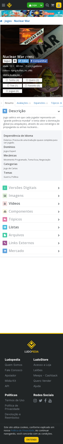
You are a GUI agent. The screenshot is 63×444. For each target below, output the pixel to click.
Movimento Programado (15, 159)
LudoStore (40, 359)
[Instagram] (35, 400)
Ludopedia (12, 359)
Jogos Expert (10, 151)
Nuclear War (22, 21)
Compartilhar (40, 60)
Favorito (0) (34, 85)
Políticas (11, 395)
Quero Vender (42, 380)
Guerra (7, 177)
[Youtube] (50, 400)
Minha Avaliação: (12, 74)
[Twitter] (40, 400)
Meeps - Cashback (45, 375)
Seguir (7, 60)
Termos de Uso (14, 400)
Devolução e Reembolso (13, 416)
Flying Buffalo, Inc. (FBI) (21, 70)
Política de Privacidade (12, 407)
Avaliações (24, 102)
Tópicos (55, 102)
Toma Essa (33, 159)
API (7, 386)
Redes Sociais (43, 395)
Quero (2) (34, 80)
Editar (25, 60)
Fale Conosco (13, 370)
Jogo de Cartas (11, 168)
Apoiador (10, 375)
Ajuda (37, 386)
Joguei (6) (14, 91)
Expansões (41, 102)
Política (14, 177)
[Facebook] (45, 400)
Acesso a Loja (42, 364)
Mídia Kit (10, 380)
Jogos (8, 21)
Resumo (9, 102)
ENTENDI (31, 439)
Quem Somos (13, 364)
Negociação (44, 159)
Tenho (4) (14, 80)
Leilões (37, 370)
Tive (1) (14, 85)
